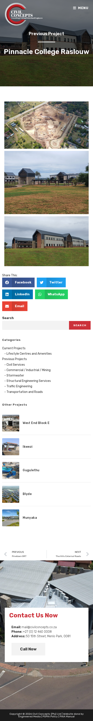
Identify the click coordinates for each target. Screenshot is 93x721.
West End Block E (36, 423)
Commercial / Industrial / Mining (28, 370)
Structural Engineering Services (28, 381)
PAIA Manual (67, 716)
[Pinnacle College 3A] (46, 241)
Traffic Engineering (19, 386)
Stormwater (15, 375)
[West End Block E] (10, 423)
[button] (18, 282)
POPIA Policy (50, 716)
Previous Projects (14, 359)
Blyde (27, 494)
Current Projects (14, 348)
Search (8, 318)
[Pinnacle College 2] (46, 182)
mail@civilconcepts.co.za (39, 627)
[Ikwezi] (10, 446)
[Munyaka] (10, 518)
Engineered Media (29, 716)
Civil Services (15, 365)
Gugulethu (31, 470)
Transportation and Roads (24, 392)
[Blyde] (10, 494)
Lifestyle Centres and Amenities (29, 354)
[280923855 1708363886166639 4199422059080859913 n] (46, 125)
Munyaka (30, 518)
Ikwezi (27, 447)
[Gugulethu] (10, 470)
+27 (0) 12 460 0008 (37, 632)
